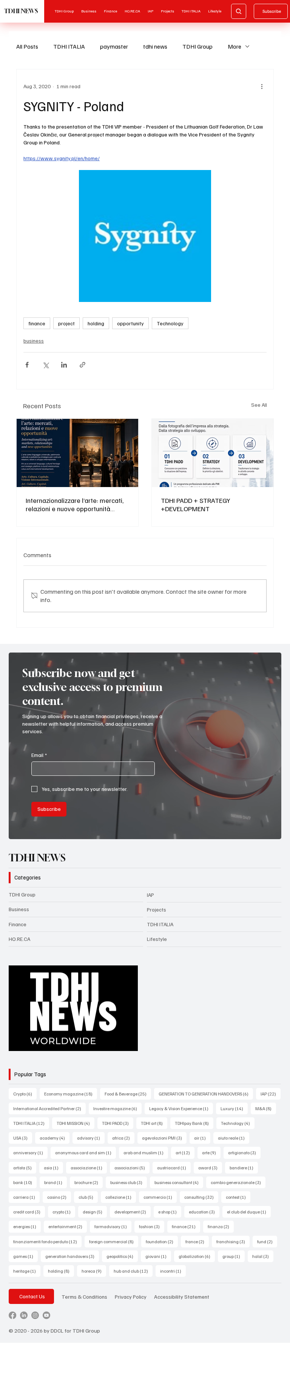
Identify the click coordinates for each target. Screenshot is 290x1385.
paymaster (114, 46)
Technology (170, 323)
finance (36, 323)
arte (211, 1152)
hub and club (133, 1271)
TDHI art (154, 1123)
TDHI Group (197, 46)
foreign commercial (113, 1241)
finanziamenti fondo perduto (47, 1241)
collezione (120, 1197)
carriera (26, 1197)
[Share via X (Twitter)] (45, 364)
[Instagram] (35, 1315)
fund (267, 1241)
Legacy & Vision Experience (181, 1108)
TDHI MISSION (75, 1123)
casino (59, 1197)
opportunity (130, 323)
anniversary (30, 1152)
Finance (17, 924)
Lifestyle (157, 939)
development (132, 1212)
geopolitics (122, 1256)
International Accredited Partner (49, 1108)
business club (128, 1182)
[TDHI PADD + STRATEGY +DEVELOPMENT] (212, 453)
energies (27, 1226)
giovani (158, 1256)
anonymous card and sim (85, 1152)
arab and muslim (145, 1152)
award (210, 1167)
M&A (265, 1108)
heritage (26, 1271)
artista (24, 1167)
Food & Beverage (128, 1094)
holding (96, 323)
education (204, 1212)
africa (123, 1138)
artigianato (244, 1152)
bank (25, 1182)
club (88, 1197)
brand (55, 1182)
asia (53, 1167)
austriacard (174, 1167)
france (197, 1241)
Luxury (234, 1108)
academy (54, 1138)
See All (259, 404)
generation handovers (72, 1256)
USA (22, 1138)
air (202, 1138)
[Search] (238, 11)
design (95, 1212)
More (234, 46)
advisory (91, 1138)
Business (19, 909)
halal (262, 1256)
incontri (173, 1271)
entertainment (67, 1226)
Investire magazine (117, 1108)
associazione (89, 1167)
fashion (151, 1226)
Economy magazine (70, 1094)
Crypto (25, 1094)
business (33, 340)
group (233, 1256)
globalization (197, 1256)
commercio (160, 1197)
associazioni (132, 1167)
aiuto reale (233, 1138)
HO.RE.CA (19, 939)
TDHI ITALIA (69, 46)
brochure (88, 1182)
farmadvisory (112, 1226)
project (66, 323)
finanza (221, 1226)
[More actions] (262, 85)
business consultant (178, 1182)
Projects (156, 909)
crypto (63, 1212)
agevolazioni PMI (164, 1138)
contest (238, 1197)
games (25, 1256)
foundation (162, 1241)
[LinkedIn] (24, 1315)
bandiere (244, 1167)
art (185, 1152)
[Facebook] (12, 1315)
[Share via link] (82, 364)
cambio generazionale (238, 1182)
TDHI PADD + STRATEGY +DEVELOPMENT (195, 504)
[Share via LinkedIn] (64, 364)
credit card (29, 1212)
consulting (201, 1197)
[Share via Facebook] (27, 364)
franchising (233, 1241)
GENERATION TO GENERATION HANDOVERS (206, 1094)
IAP (150, 895)
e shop (169, 1212)
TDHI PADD (117, 1123)
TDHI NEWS (21, 11)
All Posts (27, 46)
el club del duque (249, 1212)
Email (39, 755)
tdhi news (155, 46)
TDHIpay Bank (194, 1123)
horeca (94, 1271)
